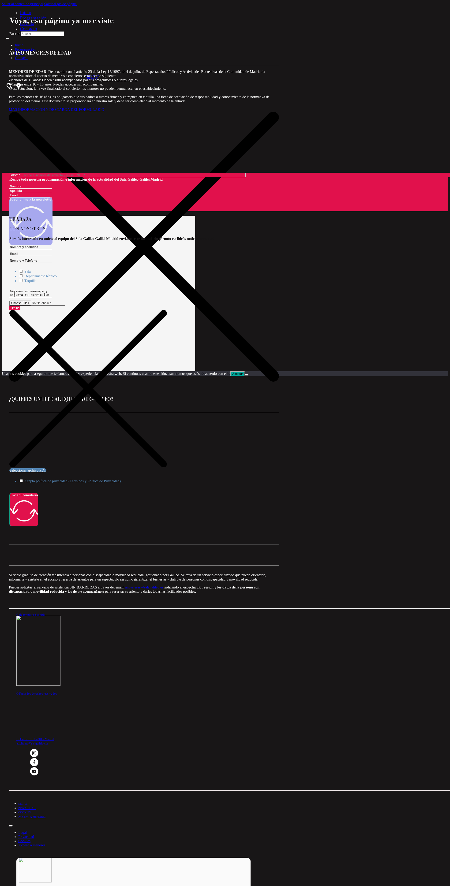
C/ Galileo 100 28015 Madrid (35, 739)
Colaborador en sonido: (31, 614)
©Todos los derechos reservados (36, 693)
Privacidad (27, 808)
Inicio (25, 12)
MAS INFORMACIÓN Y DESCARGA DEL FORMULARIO (56, 110)
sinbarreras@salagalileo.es (143, 587)
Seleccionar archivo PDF (27, 470)
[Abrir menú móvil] (7, 38)
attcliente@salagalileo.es (32, 743)
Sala (27, 271)
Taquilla (30, 281)
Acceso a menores (32, 817)
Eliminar (14, 308)
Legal (22, 803)
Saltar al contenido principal (22, 4)
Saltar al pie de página (60, 4)
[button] (144, 53)
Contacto (28, 28)
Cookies (24, 812)
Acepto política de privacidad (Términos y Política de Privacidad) (72, 481)
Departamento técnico (40, 276)
